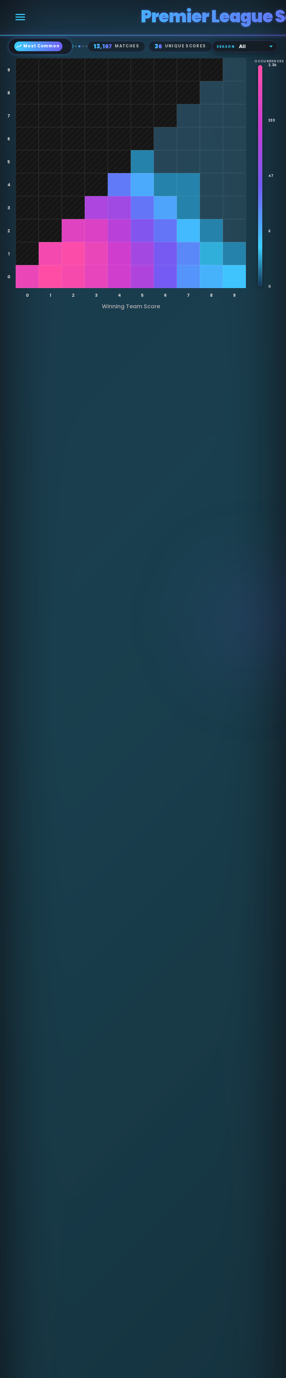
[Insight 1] (76, 46)
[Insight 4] (86, 46)
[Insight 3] (83, 46)
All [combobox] (242, 46)
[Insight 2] (79, 46)
